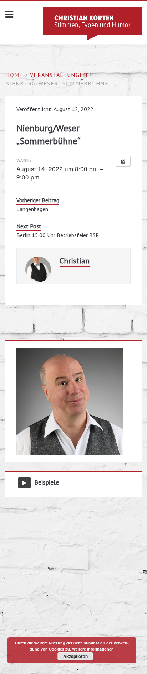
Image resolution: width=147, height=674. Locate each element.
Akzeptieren (75, 656)
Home (14, 74)
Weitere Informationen (93, 649)
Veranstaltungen (58, 74)
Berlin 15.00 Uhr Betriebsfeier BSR (57, 235)
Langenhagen (32, 209)
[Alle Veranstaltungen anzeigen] (123, 161)
